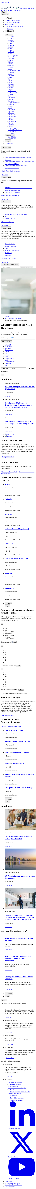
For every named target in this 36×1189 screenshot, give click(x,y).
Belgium (11, 41)
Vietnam (11, 133)
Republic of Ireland (14, 103)
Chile (10, 48)
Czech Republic (13, 55)
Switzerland (12, 121)
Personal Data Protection (12, 1183)
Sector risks (16, 338)
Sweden (10, 119)
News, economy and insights (17, 1088)
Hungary (11, 72)
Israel (10, 77)
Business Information (14, 1084)
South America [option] (9, 639)
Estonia (10, 60)
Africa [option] (7, 628)
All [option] (6, 627)
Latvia (10, 82)
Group (10, 69)
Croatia (10, 53)
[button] (8, 18)
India (10, 74)
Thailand (11, 125)
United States (12, 131)
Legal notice (8, 1181)
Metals (7, 355)
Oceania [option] (7, 637)
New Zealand (12, 92)
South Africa (12, 114)
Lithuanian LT (12, 138)
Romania (11, 104)
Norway (10, 94)
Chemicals (8, 348)
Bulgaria (11, 45)
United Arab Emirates (15, 130)
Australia (11, 38)
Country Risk (10, 434)
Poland (10, 99)
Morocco (11, 89)
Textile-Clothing (10, 362)
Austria (10, 40)
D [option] (5, 661)
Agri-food (8, 345)
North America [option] (9, 635)
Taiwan (10, 123)
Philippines (11, 97)
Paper (6, 356)
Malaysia (11, 86)
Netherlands (12, 91)
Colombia (11, 52)
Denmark (11, 57)
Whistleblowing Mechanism (13, 1185)
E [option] (5, 662)
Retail (7, 360)
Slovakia (11, 111)
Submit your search (26, 267)
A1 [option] (6, 650)
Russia (10, 106)
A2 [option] (6, 652)
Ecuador (11, 58)
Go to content (5, 2)
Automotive (8, 346)
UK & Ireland (12, 128)
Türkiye (10, 126)
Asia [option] (6, 630)
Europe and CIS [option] (10, 632)
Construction (9, 350)
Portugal (11, 101)
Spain (10, 118)
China (10, 50)
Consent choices (9, 1186)
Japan (10, 80)
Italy (9, 79)
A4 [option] (6, 655)
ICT (6, 353)
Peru (9, 96)
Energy (7, 351)
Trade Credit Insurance (15, 1083)
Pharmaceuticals (10, 358)
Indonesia (11, 75)
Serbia (10, 108)
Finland (10, 62)
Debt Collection (13, 1086)
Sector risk (10, 436)
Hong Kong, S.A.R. (14, 70)
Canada (10, 47)
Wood (7, 365)
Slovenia (11, 113)
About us (11, 1089)
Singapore (11, 109)
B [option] (5, 657)
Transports (8, 363)
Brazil (10, 43)
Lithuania (11, 84)
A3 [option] (6, 654)
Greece (10, 67)
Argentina (11, 36)
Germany (11, 65)
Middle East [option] (8, 633)
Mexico (10, 87)
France (10, 64)
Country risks (7, 338)
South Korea (12, 116)
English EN (12, 137)
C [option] (5, 659)
